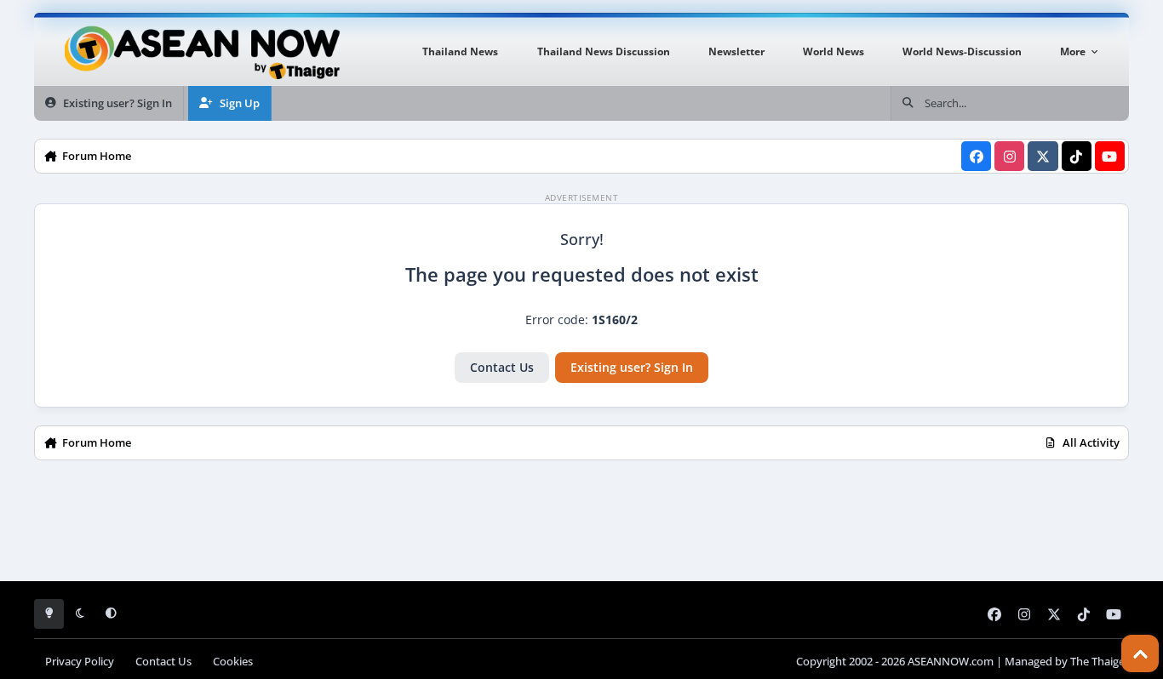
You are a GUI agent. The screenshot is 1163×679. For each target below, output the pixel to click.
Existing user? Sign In (631, 367)
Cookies (233, 661)
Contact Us (502, 367)
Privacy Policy (79, 661)
